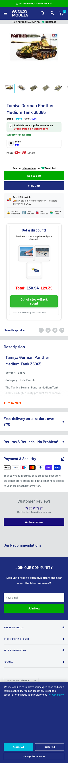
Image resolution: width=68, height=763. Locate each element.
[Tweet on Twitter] (54, 330)
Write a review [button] (34, 522)
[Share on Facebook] (41, 330)
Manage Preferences (34, 756)
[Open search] (43, 13)
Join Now (34, 608)
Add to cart (34, 175)
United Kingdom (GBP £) (18, 680)
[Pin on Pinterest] (48, 330)
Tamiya (18, 118)
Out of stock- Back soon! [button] (34, 301)
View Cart (34, 185)
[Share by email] (61, 330)
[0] (61, 13)
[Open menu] (5, 13)
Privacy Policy (56, 694)
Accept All (18, 746)
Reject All (49, 746)
